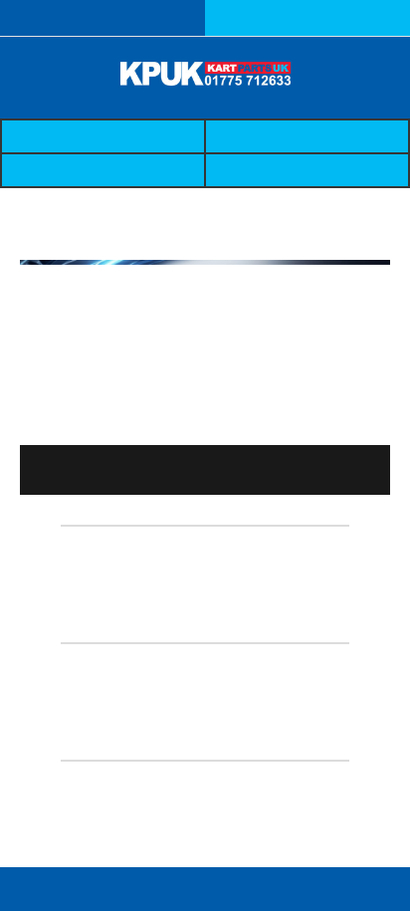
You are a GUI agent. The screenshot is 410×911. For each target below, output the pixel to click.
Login (308, 18)
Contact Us (307, 170)
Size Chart (103, 170)
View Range (73, 470)
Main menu (71, 889)
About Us (307, 136)
